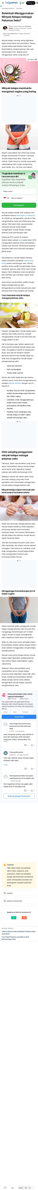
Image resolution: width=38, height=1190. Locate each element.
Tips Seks (19, 8)
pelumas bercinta (14, 383)
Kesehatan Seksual (8, 8)
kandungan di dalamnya (25, 215)
